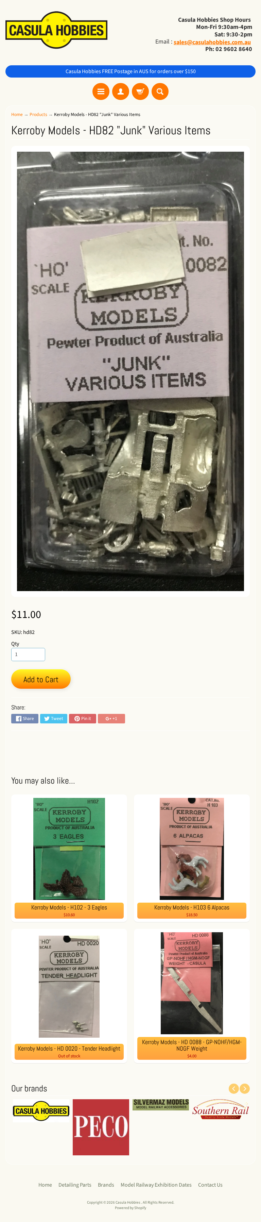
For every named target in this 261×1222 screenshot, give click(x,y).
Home (17, 114)
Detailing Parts (74, 1185)
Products (38, 114)
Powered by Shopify (130, 1207)
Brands (106, 1185)
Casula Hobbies (128, 1202)
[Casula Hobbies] (56, 30)
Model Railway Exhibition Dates (156, 1185)
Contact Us (210, 1185)
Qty (15, 644)
